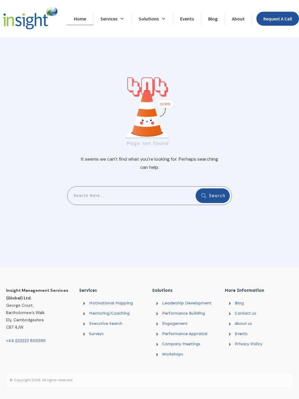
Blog (239, 303)
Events (241, 333)
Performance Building (183, 313)
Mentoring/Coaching (109, 313)
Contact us (245, 313)
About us (243, 323)
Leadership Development (190, 303)
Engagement (174, 323)
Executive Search (105, 323)
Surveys (96, 333)
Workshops (172, 354)
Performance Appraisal (184, 333)
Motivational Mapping (111, 303)
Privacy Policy (249, 343)
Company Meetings (181, 343)
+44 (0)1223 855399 (26, 340)
